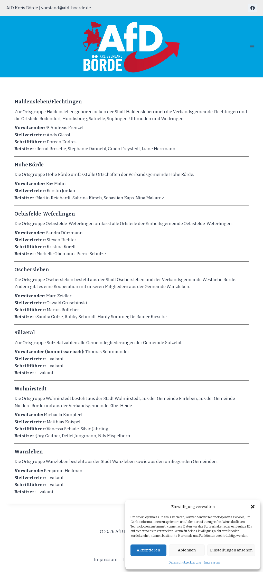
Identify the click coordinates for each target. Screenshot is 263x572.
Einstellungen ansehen (231, 550)
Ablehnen (187, 550)
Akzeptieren (148, 550)
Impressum (212, 562)
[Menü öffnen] (252, 47)
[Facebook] (252, 8)
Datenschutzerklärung (184, 562)
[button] (252, 506)
